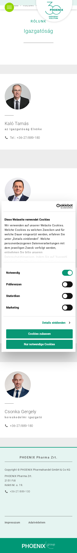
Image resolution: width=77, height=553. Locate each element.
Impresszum (12, 522)
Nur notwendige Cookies (39, 344)
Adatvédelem (36, 522)
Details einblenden (54, 322)
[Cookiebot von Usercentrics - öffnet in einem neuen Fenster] (56, 206)
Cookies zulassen (39, 333)
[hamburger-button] (9, 7)
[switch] (67, 284)
